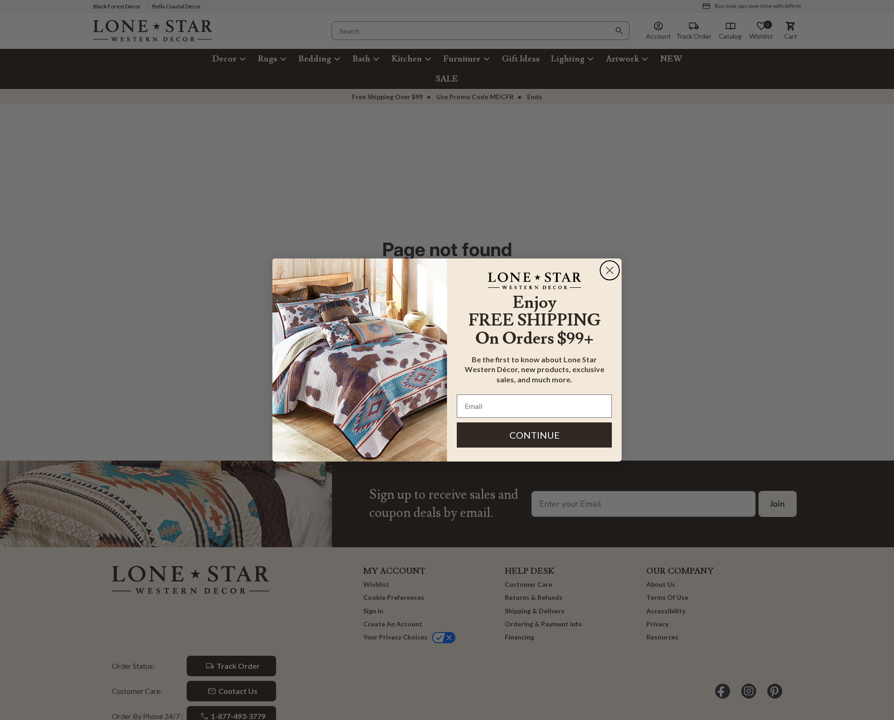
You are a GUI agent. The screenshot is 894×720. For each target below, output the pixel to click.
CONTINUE (534, 435)
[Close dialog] (610, 270)
